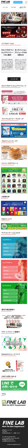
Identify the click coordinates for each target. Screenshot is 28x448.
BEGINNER (6, 248)
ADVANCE (6, 251)
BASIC (5, 244)
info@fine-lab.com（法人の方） (12, 438)
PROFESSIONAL (7, 254)
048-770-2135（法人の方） (9, 436)
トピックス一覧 (14, 79)
